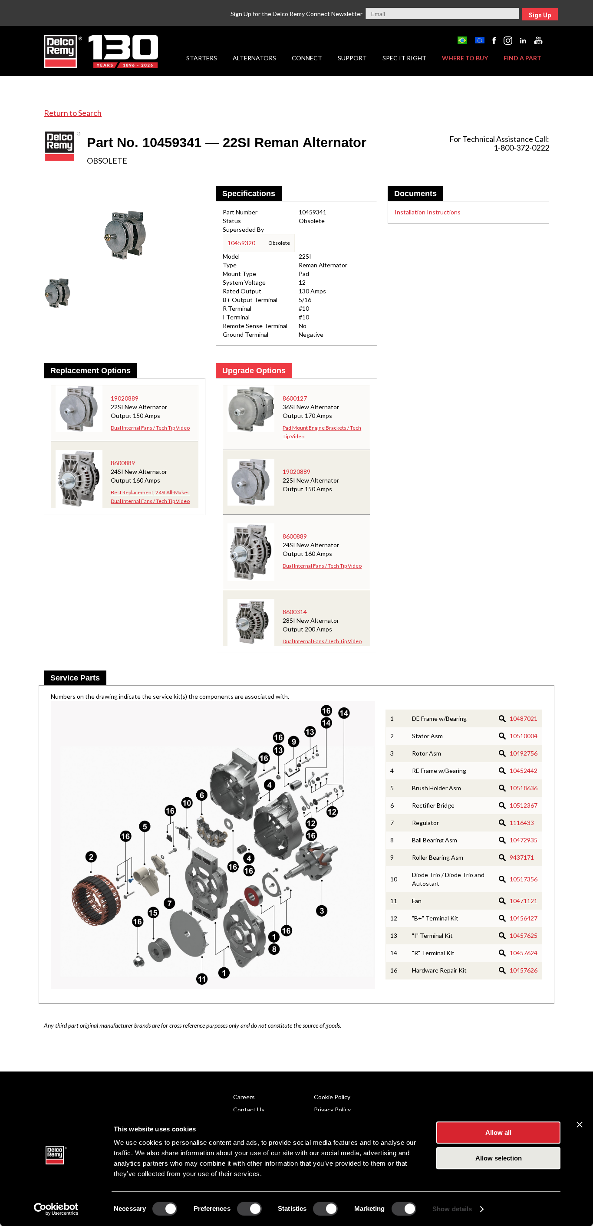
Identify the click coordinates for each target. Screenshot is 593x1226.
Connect (307, 58)
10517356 (523, 879)
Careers (244, 1097)
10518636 (523, 788)
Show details (452, 1209)
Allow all (498, 1132)
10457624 (523, 952)
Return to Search (73, 112)
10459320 (241, 243)
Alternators (254, 58)
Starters (201, 58)
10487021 (523, 718)
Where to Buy (465, 58)
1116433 (522, 822)
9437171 (522, 857)
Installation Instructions (428, 212)
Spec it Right (404, 58)
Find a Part (522, 58)
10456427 (523, 918)
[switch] (249, 1209)
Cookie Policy (332, 1097)
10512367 (523, 805)
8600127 (295, 398)
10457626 (523, 970)
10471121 (523, 900)
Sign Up (540, 15)
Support (352, 58)
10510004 (523, 736)
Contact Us (248, 1109)
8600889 (123, 463)
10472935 (523, 840)
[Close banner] (580, 1124)
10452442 (523, 770)
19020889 (124, 398)
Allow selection (498, 1158)
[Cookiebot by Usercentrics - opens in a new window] (56, 1209)
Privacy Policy (332, 1109)
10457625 (523, 935)
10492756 (523, 753)
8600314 (295, 611)
